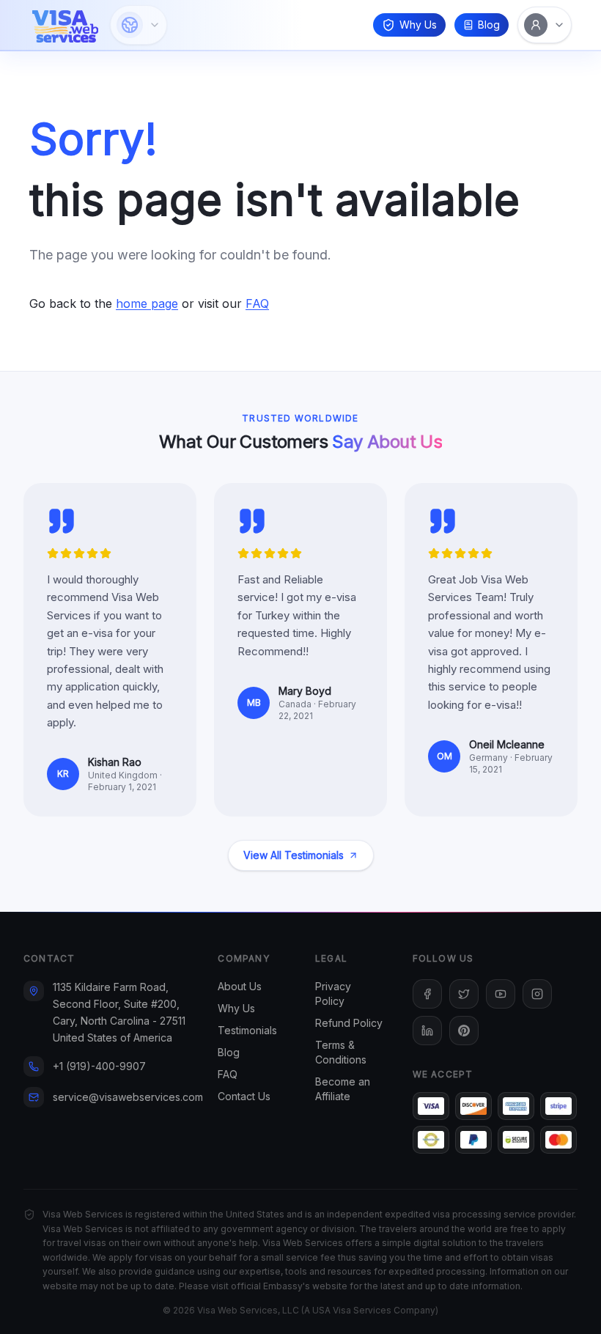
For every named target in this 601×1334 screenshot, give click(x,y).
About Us (240, 986)
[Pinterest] (464, 1030)
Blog (489, 24)
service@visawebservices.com (128, 1097)
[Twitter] (464, 994)
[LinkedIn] (427, 1030)
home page (147, 303)
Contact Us (244, 1096)
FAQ (257, 303)
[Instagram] (537, 994)
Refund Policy (349, 1023)
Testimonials (247, 1030)
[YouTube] (500, 994)
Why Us (418, 24)
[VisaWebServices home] (65, 25)
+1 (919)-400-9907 (99, 1066)
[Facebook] (427, 994)
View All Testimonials (293, 855)
